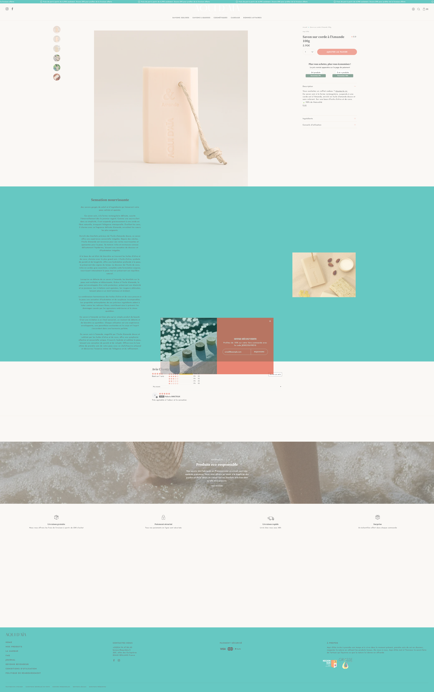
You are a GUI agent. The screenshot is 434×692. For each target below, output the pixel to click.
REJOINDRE (259, 352)
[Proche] (270, 321)
